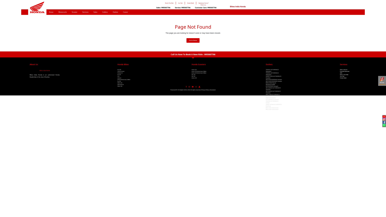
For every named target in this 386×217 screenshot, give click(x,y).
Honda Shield (343, 78)
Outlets (115, 12)
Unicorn (119, 78)
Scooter (74, 12)
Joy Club (342, 76)
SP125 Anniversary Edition (123, 79)
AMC (341, 73)
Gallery (105, 12)
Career (125, 12)
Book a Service (343, 69)
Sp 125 (119, 74)
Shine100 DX (120, 84)
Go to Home (193, 40)
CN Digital (180, 90)
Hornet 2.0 (120, 73)
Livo (118, 76)
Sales (95, 12)
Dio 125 (193, 74)
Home (51, 12)
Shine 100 (119, 86)
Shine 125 (119, 82)
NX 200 (119, 69)
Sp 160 (119, 81)
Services (85, 12)
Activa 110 (194, 69)
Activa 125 (194, 78)
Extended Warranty (344, 71)
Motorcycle (62, 12)
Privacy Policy (205, 90)
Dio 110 (193, 76)
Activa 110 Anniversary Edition (199, 73)
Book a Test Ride (344, 74)
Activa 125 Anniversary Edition (199, 71)
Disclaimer (213, 90)
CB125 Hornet (120, 71)
